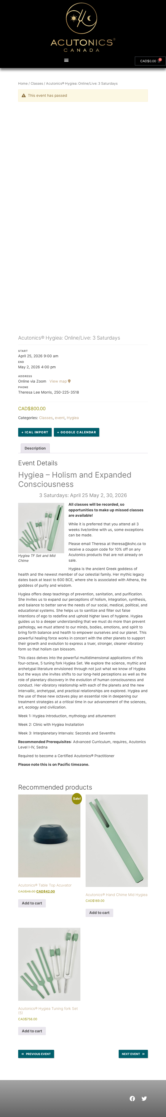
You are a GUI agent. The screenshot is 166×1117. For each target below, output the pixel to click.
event (60, 418)
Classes (37, 83)
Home (23, 83)
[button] (66, 60)
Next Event (131, 1054)
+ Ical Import (34, 432)
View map (58, 381)
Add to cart (32, 903)
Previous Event (38, 1054)
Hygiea (73, 418)
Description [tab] (35, 448)
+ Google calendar (76, 432)
